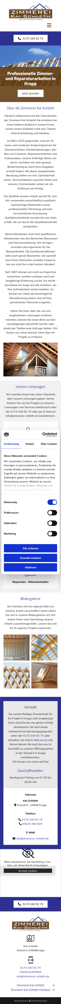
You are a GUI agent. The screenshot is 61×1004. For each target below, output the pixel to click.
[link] (28, 853)
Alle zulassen (30, 548)
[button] (31, 38)
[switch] (52, 512)
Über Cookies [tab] (49, 443)
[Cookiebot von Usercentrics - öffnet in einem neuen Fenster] (43, 434)
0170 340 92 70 (33, 735)
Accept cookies (27, 870)
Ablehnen (30, 567)
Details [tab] (30, 443)
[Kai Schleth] (30, 11)
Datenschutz (39, 1000)
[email (48, 740)
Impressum (21, 1000)
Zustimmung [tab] (11, 443)
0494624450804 (30, 972)
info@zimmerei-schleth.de (32, 838)
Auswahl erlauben (30, 557)
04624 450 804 (32, 823)
